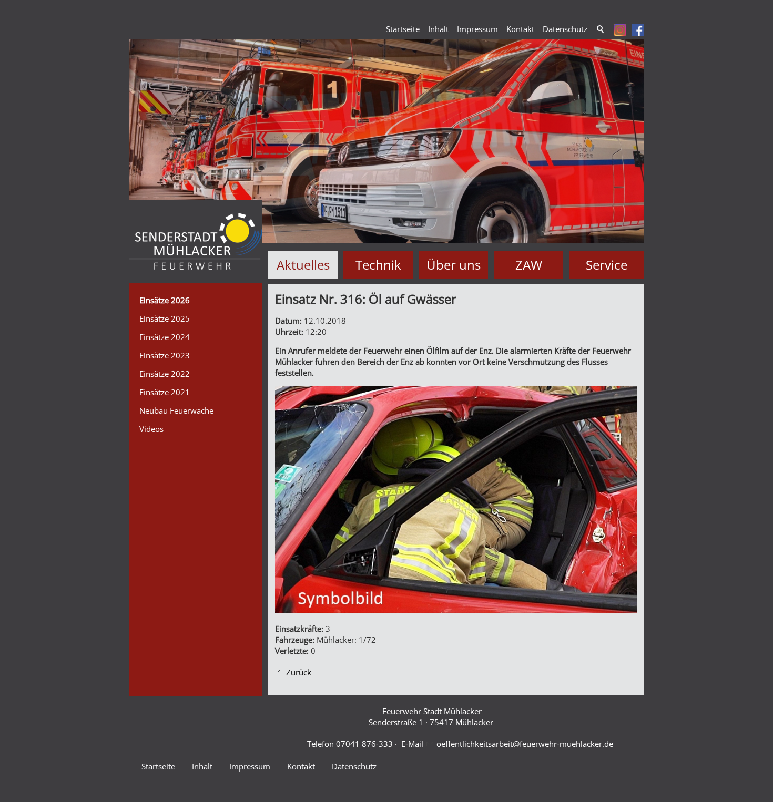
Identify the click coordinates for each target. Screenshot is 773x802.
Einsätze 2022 (164, 373)
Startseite (403, 29)
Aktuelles (303, 264)
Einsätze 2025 (164, 318)
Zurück (298, 672)
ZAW (528, 264)
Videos (151, 429)
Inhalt (438, 29)
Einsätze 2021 (164, 392)
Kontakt (520, 29)
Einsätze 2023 (164, 355)
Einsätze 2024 (164, 337)
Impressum (477, 29)
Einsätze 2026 (164, 300)
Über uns (453, 264)
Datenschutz (565, 29)
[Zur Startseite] (195, 241)
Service (606, 264)
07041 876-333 (364, 743)
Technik (378, 264)
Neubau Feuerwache (176, 410)
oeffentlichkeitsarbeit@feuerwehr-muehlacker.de (524, 743)
